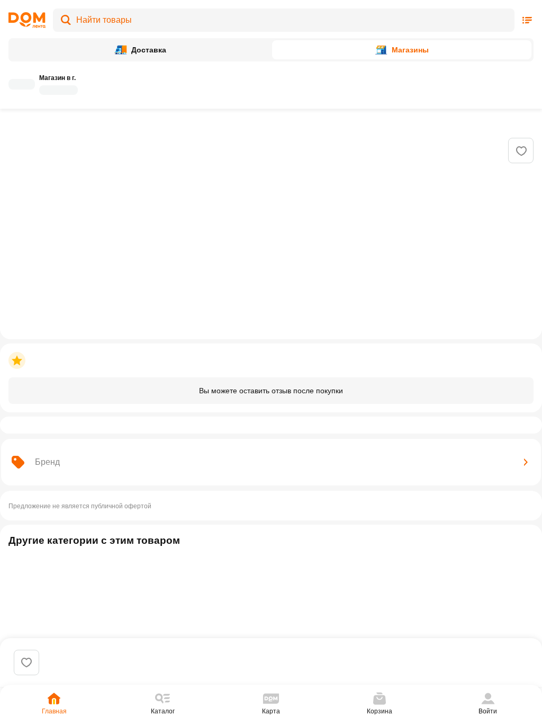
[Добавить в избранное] (521, 151)
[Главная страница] (27, 20)
